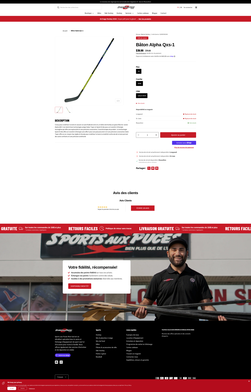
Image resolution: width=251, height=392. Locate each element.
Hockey (119, 13)
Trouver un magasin (133, 354)
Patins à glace (101, 354)
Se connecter (188, 7)
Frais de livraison (141, 53)
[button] (196, 7)
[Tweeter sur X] (149, 168)
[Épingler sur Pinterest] (156, 168)
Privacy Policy (128, 385)
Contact (163, 13)
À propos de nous (132, 335)
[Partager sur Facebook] (152, 168)
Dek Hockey (109, 13)
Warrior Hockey (145, 34)
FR (178, 7)
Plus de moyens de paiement (184, 147)
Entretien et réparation (134, 341)
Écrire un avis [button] (142, 208)
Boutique (88, 13)
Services (128, 13)
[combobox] (78, 7)
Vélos (99, 13)
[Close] (249, 381)
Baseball (99, 357)
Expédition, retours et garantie (137, 360)
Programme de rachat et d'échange (139, 344)
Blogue (154, 13)
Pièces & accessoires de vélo (106, 347)
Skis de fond (100, 341)
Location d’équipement (134, 338)
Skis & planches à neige (104, 338)
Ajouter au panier (178, 135)
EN (181, 7)
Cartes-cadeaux (143, 13)
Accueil (65, 31)
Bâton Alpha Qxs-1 (77, 31)
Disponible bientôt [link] (80, 286)
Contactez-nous (132, 357)
